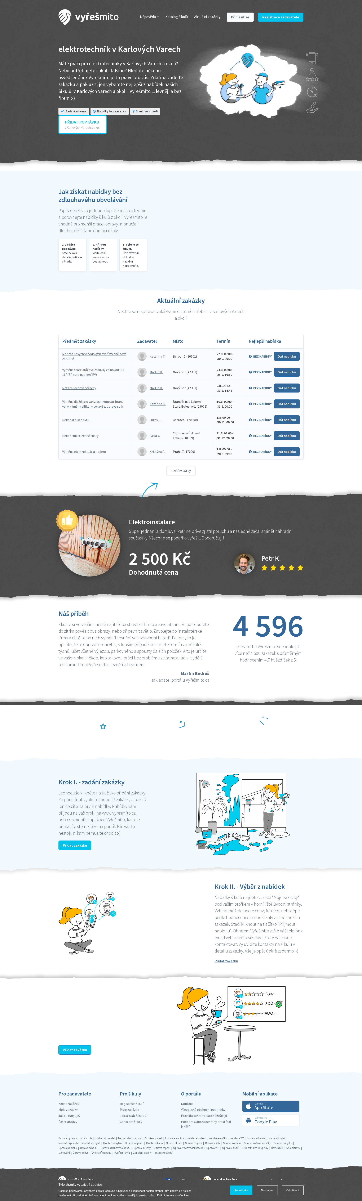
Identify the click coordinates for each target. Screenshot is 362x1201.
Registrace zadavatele (280, 17)
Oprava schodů (88, 1148)
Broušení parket (153, 1138)
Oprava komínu (232, 1143)
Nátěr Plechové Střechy (79, 388)
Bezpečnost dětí (163, 1153)
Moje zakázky (68, 1109)
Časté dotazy (67, 1122)
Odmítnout (292, 1190)
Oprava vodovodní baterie (188, 1148)
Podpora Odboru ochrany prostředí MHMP (206, 1124)
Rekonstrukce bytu (75, 420)
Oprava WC (212, 1148)
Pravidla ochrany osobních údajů (204, 1115)
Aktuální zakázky (207, 16)
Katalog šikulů (176, 16)
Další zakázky (181, 471)
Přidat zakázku (75, 845)
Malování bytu (277, 1138)
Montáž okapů (154, 1143)
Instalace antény (174, 1138)
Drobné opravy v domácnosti (75, 1138)
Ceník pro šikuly (131, 1122)
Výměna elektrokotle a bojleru (84, 451)
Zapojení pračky (142, 1153)
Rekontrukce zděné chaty (80, 436)
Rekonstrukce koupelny (255, 1148)
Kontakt (187, 1104)
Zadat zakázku (68, 1104)
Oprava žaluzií (230, 1148)
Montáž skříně (174, 1143)
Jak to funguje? (69, 1115)
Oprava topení (162, 1148)
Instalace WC (237, 1138)
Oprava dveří (212, 1143)
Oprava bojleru (193, 1143)
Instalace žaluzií (256, 1138)
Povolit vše (241, 1190)
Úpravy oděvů (81, 1153)
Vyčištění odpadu (101, 1153)
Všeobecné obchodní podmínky (203, 1109)
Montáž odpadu (134, 1143)
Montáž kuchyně (90, 1143)
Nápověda (148, 16)
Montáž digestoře (68, 1143)
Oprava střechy (142, 1148)
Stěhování (64, 1153)
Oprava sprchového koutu (115, 1148)
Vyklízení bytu (122, 1153)
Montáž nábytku (112, 1143)
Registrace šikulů (132, 1104)
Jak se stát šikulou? (134, 1115)
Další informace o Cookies (173, 1195)
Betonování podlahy (129, 1138)
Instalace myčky (218, 1138)
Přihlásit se (240, 17)
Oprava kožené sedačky (257, 1143)
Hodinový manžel (105, 1138)
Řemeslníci (277, 1148)
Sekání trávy (293, 1148)
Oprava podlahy (67, 1148)
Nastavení (267, 1190)
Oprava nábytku (283, 1143)
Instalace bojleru (196, 1138)
